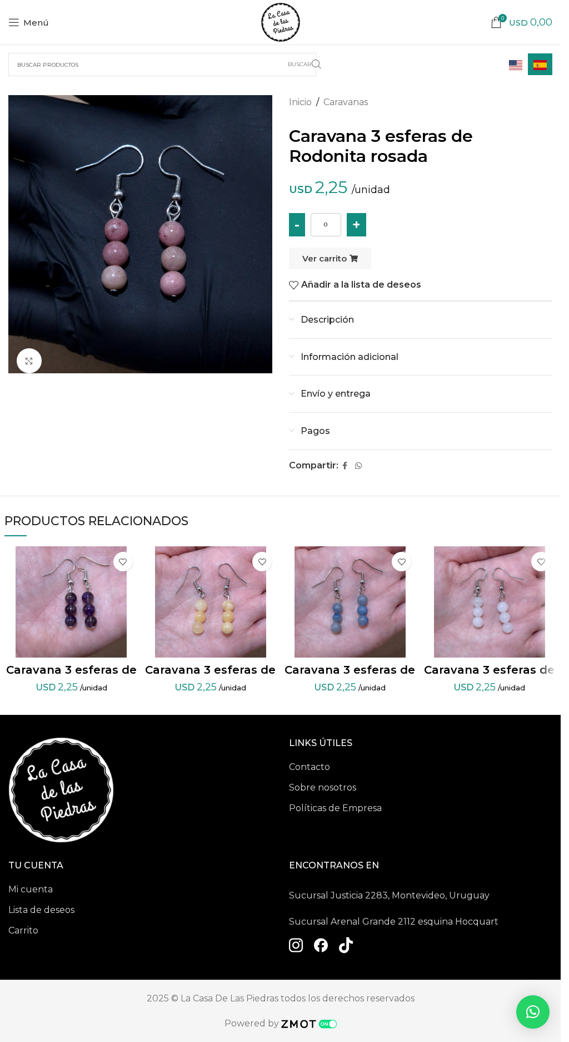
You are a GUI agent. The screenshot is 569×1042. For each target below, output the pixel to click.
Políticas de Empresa (335, 808)
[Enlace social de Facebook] (345, 465)
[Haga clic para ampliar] (29, 360)
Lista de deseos (41, 910)
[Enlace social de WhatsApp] (358, 465)
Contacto (309, 767)
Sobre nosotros (322, 787)
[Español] (540, 64)
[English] (515, 64)
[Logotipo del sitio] (280, 21)
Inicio (300, 102)
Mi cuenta (30, 889)
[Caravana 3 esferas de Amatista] (71, 602)
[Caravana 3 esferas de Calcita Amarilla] (211, 602)
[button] (533, 1012)
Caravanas (345, 102)
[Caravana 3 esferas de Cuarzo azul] (350, 602)
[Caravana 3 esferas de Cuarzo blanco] (489, 602)
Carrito (23, 930)
